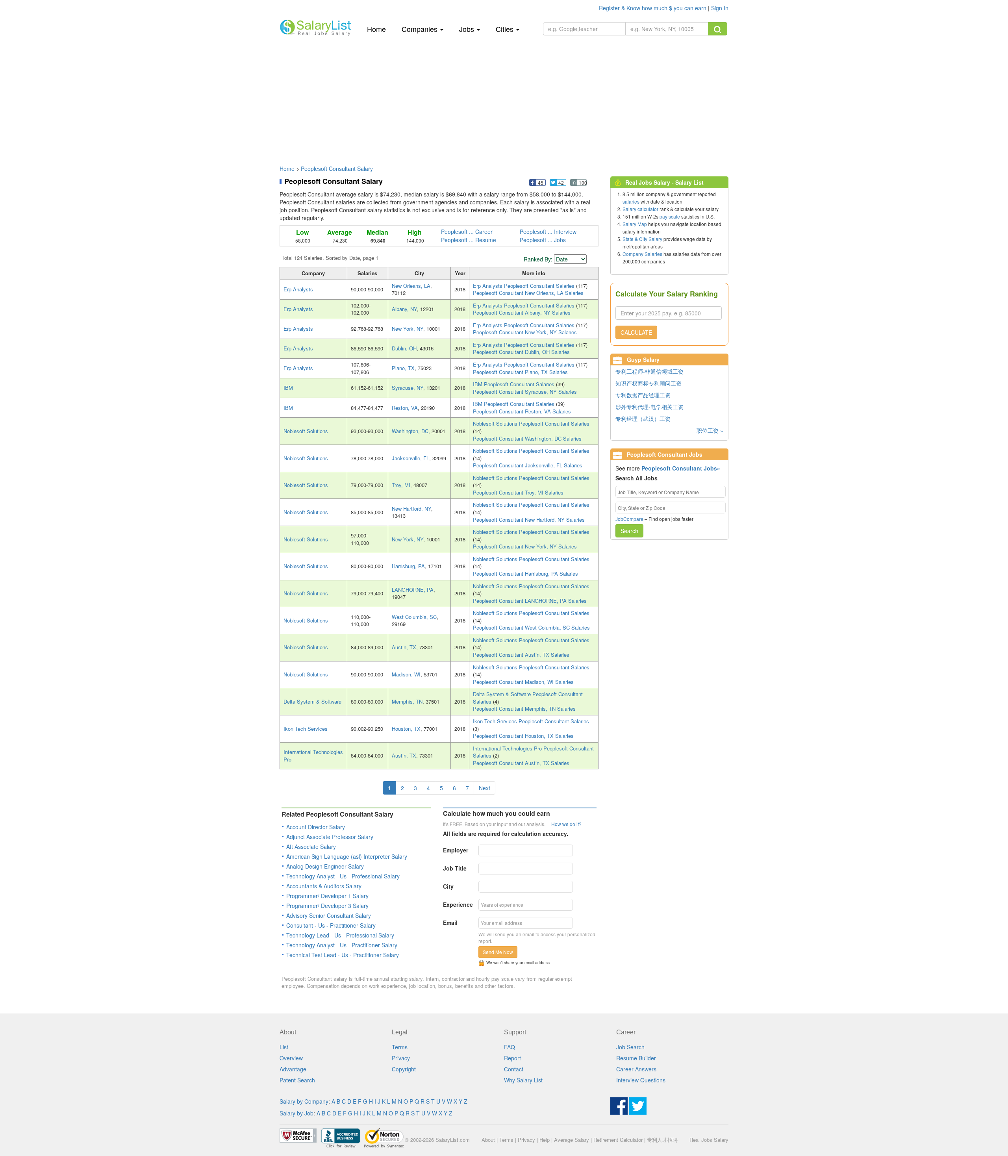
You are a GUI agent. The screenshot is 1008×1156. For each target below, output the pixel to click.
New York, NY (407, 328)
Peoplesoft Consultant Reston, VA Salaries (522, 411)
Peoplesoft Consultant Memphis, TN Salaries (524, 708)
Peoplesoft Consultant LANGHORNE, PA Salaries (530, 600)
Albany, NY (404, 309)
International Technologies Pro (313, 755)
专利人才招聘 (662, 1139)
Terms (400, 1047)
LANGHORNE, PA (413, 589)
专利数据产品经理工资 (643, 395)
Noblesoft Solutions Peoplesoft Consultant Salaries (531, 423)
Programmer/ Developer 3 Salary (327, 906)
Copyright (404, 1069)
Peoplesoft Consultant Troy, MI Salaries (518, 492)
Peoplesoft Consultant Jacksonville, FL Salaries (527, 465)
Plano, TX (403, 368)
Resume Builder (636, 1058)
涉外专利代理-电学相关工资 (649, 407)
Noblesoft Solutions (306, 431)
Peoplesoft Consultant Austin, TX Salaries (521, 654)
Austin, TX (404, 647)
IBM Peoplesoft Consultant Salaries (514, 384)
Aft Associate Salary (311, 846)
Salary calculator (640, 209)
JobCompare (629, 518)
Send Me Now (498, 952)
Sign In (719, 8)
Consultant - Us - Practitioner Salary (331, 925)
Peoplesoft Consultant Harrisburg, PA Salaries (525, 573)
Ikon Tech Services (306, 728)
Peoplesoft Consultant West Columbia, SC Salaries (531, 627)
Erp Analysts (298, 289)
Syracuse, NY (407, 387)
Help (544, 1139)
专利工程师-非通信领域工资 (649, 371)
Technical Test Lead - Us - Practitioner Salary (342, 955)
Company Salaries (642, 253)
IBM (288, 387)
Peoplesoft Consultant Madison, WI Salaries (523, 681)
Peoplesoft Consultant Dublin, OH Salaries (521, 352)
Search (629, 531)
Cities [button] (505, 29)
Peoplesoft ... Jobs (543, 240)
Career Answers (636, 1069)
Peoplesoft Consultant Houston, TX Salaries (523, 735)
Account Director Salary (315, 827)
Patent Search (297, 1080)
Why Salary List (523, 1080)
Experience (458, 904)
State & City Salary (642, 238)
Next (484, 788)
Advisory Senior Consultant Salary (328, 915)
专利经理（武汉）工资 (643, 418)
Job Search (630, 1047)
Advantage (293, 1069)
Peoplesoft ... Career (467, 231)
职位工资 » (710, 430)
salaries (631, 201)
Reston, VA (405, 407)
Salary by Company (304, 1101)
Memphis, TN (407, 701)
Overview (291, 1058)
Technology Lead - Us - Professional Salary (340, 935)
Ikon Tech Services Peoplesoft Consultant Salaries (531, 721)
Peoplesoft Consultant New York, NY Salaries (525, 332)
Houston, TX (406, 728)
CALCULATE (636, 332)
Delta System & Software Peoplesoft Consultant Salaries (528, 697)
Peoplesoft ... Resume (468, 240)
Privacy (401, 1058)
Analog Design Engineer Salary (325, 866)
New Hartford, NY (411, 508)
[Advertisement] (504, 99)
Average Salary (571, 1139)
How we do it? (566, 824)
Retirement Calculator (618, 1139)
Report (512, 1058)
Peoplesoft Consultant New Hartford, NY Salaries (529, 519)
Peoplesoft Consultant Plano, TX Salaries (520, 372)
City (448, 886)
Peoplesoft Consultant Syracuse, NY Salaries (525, 391)
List (284, 1047)
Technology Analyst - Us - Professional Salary (343, 876)
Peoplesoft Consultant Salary (337, 168)
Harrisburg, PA (408, 566)
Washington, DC (410, 431)
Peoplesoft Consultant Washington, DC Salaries (527, 438)
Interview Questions (640, 1080)
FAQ (509, 1047)
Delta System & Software (312, 701)
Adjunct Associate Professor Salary (329, 837)
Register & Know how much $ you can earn (653, 8)
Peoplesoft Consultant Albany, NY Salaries (522, 312)
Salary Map (635, 223)
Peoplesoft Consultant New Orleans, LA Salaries (528, 292)
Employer (455, 850)
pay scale (670, 216)
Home (379, 28)
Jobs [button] (467, 29)
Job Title (455, 868)
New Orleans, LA (411, 285)
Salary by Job (296, 1113)
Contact (513, 1069)
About (488, 1139)
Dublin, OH (404, 348)
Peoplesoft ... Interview (548, 231)
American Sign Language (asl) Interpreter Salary (346, 856)
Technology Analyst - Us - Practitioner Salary (341, 945)
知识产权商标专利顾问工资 (648, 383)
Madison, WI (406, 674)
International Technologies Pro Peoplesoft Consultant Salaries (533, 752)
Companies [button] (420, 29)
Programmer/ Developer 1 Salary (327, 896)
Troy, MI (401, 485)
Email (450, 922)
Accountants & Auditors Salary (323, 886)
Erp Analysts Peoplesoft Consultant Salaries (524, 285)
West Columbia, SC (414, 617)
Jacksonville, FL (410, 458)
